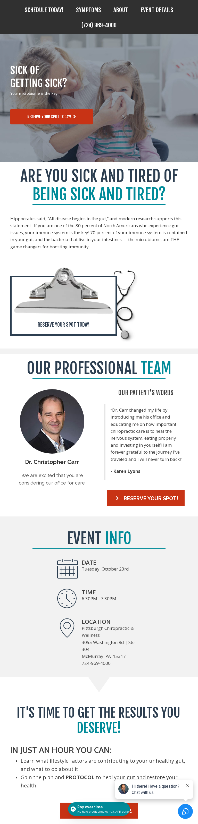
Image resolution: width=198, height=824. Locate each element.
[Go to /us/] (52, 421)
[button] (51, 116)
